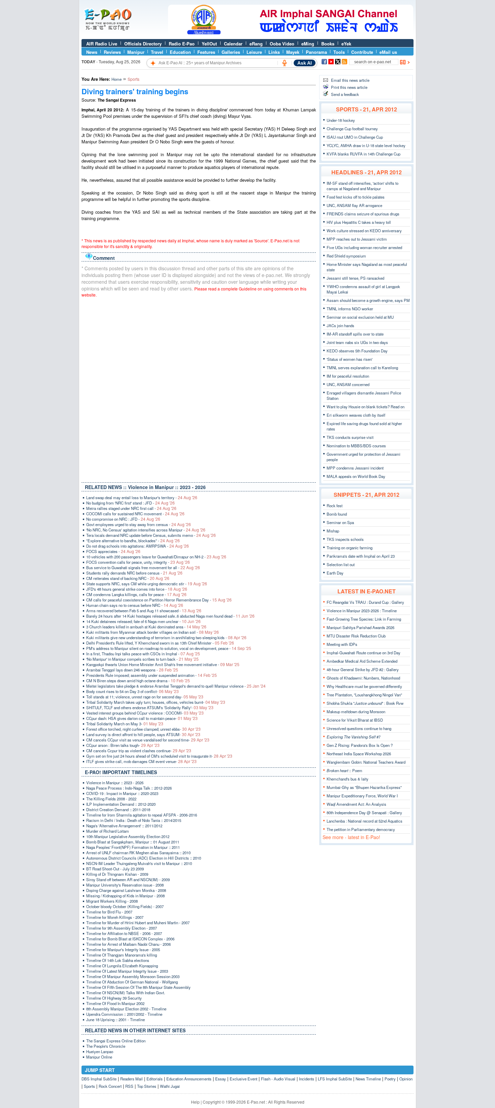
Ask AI (304, 63)
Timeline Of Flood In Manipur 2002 (115, 1003)
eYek (346, 43)
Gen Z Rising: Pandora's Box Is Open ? (360, 745)
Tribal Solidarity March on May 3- (124, 723)
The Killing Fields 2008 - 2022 (111, 798)
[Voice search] (284, 63)
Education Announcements (188, 1078)
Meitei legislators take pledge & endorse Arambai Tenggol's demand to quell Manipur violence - (176, 686)
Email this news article (350, 80)
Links (274, 52)
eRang (256, 43)
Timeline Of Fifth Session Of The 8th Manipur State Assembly (138, 987)
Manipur (135, 52)
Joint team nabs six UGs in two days (357, 342)
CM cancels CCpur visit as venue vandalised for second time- (147, 739)
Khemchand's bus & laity (347, 779)
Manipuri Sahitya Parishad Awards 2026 (360, 627)
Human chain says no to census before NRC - (134, 605)
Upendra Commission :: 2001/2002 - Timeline (124, 1014)
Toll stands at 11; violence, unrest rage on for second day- (144, 696)
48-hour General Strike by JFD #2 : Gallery (363, 669)
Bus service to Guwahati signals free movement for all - (143, 567)
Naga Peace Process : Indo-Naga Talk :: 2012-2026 (129, 788)
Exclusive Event (243, 1078)
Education (180, 52)
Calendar (233, 43)
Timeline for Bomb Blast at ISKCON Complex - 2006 (130, 938)
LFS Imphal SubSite (335, 1078)
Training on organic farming (349, 547)
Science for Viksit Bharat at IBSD (355, 720)
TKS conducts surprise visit (350, 437)
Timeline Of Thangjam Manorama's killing (121, 955)
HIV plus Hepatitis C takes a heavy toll (359, 222)
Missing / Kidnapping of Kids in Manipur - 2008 (125, 895)
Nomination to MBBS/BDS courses (356, 445)
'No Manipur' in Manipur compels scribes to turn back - (142, 659)
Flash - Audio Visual (278, 1078)
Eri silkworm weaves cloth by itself (356, 415)
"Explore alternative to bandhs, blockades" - (133, 540)
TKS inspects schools (345, 539)
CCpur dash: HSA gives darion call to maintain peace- (142, 718)
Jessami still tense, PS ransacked (355, 278)
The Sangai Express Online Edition (115, 1040)
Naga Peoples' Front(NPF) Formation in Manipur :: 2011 (133, 847)
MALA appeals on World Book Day (356, 476)
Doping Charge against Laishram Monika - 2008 (126, 890)
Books (327, 43)
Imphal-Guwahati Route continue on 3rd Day (363, 652)
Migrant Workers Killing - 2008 (112, 901)
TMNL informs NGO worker (350, 308)
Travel (157, 52)
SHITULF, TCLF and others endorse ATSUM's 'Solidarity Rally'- (149, 707)
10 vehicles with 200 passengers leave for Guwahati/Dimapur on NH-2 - (156, 556)
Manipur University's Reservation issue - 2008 (125, 885)
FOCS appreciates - (113, 551)
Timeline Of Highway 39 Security (114, 998)
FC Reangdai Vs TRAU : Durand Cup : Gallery (365, 602)
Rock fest (334, 505)
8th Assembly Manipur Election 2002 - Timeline (126, 1008)
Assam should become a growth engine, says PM (368, 300)
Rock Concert (110, 1086)
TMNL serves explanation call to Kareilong (362, 367)
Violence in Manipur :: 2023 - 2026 (114, 782)
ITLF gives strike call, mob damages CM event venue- (141, 761)
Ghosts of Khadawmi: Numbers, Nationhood (363, 678)
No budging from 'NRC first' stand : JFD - (130, 503)
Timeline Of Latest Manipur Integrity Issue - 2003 (127, 971)
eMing (307, 43)
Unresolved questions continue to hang (359, 728)
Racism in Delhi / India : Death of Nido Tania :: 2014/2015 (133, 820)
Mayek (292, 52)
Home (116, 79)
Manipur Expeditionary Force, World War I (362, 795)
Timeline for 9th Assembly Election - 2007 (121, 928)
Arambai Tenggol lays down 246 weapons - (132, 669)
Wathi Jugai (170, 1086)
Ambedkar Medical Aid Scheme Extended (362, 661)
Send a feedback (345, 94)
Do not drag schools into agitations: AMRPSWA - (137, 546)
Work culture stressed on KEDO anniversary (364, 230)
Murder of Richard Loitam (107, 831)
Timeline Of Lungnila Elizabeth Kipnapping (122, 965)
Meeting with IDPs (342, 644)
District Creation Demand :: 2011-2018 (118, 809)
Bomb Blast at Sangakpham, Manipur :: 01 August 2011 (132, 841)
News (91, 52)
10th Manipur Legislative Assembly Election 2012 (127, 836)
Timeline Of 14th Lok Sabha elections (117, 960)
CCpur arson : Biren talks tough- (123, 745)
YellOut (209, 43)
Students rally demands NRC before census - (134, 573)
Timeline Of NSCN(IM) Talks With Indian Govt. (125, 992)
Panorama (316, 52)
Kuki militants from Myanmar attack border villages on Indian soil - (152, 632)
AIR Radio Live (101, 43)
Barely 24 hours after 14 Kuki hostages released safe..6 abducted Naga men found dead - (170, 616)
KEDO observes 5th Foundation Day (357, 350)
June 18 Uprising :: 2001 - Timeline (115, 1019)
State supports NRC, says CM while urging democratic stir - (146, 583)
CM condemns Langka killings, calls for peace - (136, 594)
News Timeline (368, 1078)
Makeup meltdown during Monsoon (356, 711)
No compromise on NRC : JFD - (123, 519)
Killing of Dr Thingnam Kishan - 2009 (117, 874)
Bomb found (337, 514)
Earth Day (335, 573)
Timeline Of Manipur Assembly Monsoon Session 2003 (132, 976)
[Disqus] (198, 388)
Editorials (154, 1078)
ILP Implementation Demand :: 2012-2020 (121, 804)
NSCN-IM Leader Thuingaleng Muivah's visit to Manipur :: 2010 (139, 863)
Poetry (390, 1078)
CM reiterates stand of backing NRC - (127, 578)
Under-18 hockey (341, 120)
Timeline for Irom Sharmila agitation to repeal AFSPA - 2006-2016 (141, 815)
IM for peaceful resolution (348, 376)
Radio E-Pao (182, 43)
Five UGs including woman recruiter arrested (364, 247)
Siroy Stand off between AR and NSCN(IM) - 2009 (128, 879)
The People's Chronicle (105, 1046)
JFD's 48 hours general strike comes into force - (136, 589)
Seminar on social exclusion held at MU (360, 317)
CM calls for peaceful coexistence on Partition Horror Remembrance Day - (159, 599)
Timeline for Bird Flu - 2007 (109, 911)
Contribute (362, 52)
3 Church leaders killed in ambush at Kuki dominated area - (146, 626)
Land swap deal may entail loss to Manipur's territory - (141, 497)
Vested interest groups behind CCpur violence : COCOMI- (145, 713)
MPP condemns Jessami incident (355, 468)
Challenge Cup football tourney (352, 128)
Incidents (306, 1078)
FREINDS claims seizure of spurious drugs (363, 213)
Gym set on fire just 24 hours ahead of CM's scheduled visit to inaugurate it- (159, 756)
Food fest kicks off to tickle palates (356, 197)
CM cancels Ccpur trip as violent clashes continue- (138, 750)
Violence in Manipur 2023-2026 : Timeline (362, 610)
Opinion (405, 1078)
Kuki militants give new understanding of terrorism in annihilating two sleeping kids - (166, 637)
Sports (89, 1086)
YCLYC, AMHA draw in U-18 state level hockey (366, 145)
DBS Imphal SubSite (99, 1078)
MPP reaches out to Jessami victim (357, 239)
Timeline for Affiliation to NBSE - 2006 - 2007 (124, 933)
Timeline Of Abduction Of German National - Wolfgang (132, 981)
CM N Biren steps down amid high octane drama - (138, 680)
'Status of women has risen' (349, 359)
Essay (220, 1078)
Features (206, 52)
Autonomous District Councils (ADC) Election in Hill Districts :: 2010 (143, 858)
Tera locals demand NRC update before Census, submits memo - (151, 535)
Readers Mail (131, 1078)
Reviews (112, 52)
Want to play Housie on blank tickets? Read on (365, 406)
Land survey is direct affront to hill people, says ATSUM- (143, 734)
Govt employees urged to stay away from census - (138, 524)
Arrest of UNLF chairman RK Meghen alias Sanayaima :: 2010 (138, 852)
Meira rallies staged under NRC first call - (131, 508)
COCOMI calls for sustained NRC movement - (135, 513)
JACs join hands (340, 325)
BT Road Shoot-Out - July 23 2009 (115, 868)
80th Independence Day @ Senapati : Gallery (364, 812)
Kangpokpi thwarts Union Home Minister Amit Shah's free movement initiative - (162, 664)
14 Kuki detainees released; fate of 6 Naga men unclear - (143, 621)
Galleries (231, 52)
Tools (339, 52)
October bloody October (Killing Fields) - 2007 (125, 906)
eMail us (388, 52)
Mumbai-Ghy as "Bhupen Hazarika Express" (364, 787)
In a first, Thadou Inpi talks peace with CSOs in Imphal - (143, 653)
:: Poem (344, 770)
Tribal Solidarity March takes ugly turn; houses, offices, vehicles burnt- (155, 702)
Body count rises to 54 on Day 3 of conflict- (132, 691)
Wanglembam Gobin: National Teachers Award (366, 762)
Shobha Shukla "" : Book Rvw (365, 703)
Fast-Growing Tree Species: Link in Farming (364, 619)
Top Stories (146, 1086)
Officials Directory (143, 43)
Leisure (254, 52)
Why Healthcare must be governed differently (364, 686)
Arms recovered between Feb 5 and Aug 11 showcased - (143, 610)
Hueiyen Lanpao (99, 1051)
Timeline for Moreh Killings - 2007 (114, 917)
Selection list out (341, 564)
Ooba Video (282, 43)
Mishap (333, 530)
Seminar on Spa (340, 522)
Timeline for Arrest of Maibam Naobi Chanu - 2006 (128, 944)
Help (195, 1102)
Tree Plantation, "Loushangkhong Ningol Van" (364, 694)
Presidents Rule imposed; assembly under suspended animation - (151, 675)
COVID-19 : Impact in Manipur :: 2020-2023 (122, 793)
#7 (354, 736)
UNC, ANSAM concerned (348, 384)
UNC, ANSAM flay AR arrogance (354, 205)
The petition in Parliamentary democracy (361, 829)
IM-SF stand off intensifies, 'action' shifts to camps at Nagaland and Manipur (362, 185)
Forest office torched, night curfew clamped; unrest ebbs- (143, 729)
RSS (129, 1086)
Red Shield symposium (346, 255)
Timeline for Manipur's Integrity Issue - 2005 (123, 949)
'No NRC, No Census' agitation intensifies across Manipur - (145, 529)
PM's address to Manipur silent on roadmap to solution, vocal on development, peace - (168, 648)
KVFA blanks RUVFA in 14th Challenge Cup (363, 154)
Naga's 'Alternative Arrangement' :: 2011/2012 (124, 825)
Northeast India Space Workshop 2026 (359, 753)
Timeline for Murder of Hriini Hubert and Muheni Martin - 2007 (138, 922)
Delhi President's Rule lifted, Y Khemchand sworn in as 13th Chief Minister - (160, 643)
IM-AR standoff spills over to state (355, 334)
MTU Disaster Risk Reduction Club (356, 635)
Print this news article (349, 87)
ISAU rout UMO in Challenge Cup (355, 137)
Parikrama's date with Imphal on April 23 (361, 556)
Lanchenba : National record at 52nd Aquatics (364, 821)
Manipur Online (99, 1057)
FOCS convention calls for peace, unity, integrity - (138, 562)
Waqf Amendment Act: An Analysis (356, 804)
